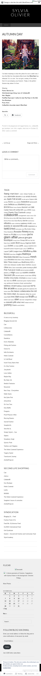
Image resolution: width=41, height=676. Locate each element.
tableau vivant (10, 286)
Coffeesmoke (8, 328)
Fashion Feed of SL (10, 520)
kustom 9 (12, 248)
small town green (22, 280)
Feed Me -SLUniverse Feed (12, 523)
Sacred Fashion (8, 422)
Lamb (29, 248)
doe (32, 218)
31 (18, 606)
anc (5, 199)
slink (14, 280)
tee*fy (33, 286)
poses (27, 270)
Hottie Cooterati (8, 355)
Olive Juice (12, 267)
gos (26, 237)
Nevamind (7, 387)
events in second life (13, 226)
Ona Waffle (7, 408)
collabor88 (35, 126)
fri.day (13, 234)
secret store (28, 275)
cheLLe (6, 476)
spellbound (10, 283)
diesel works (26, 218)
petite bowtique (28, 267)
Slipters (6, 435)
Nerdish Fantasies (9, 383)
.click (21, 194)
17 (18, 601)
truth (31, 296)
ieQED (13, 243)
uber (16, 299)
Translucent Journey (10, 456)
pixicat (23, 270)
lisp (31, 251)
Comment (31, 175)
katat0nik (31, 246)
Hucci (8, 243)
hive (5, 243)
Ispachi (6, 246)
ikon (18, 243)
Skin (5, 280)
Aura (15, 202)
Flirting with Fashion (10, 345)
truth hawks (11, 299)
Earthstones (31, 220)
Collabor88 (7, 331)
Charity (33, 210)
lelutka (26, 251)
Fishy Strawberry (8, 232)
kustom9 (6, 248)
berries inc (28, 126)
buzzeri (25, 207)
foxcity (31, 232)
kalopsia (26, 246)
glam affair (11, 237)
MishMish (11, 259)
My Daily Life (8, 380)
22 (10, 603)
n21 (31, 262)
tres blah (15, 297)
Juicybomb (7, 369)
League (16, 251)
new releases (11, 265)
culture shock (29, 215)
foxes (6, 234)
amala (28, 196)
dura (12, 220)
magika (19, 128)
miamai (5, 259)
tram (9, 297)
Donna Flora (7, 220)
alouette (18, 196)
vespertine (28, 299)
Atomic (10, 202)
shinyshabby (14, 278)
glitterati (21, 238)
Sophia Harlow (31, 280)
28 (5, 606)
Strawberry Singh (18, 283)
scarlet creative (28, 272)
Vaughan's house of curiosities (13, 500)
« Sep (5, 608)
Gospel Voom (16, 240)
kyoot (17, 248)
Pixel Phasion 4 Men (10, 415)
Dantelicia (7, 338)
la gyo (21, 248)
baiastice (25, 202)
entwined (17, 223)
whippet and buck (29, 302)
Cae (5, 324)
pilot (35, 267)
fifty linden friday (29, 229)
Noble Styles (8, 394)
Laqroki (6, 251)
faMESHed (9, 228)
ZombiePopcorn (8, 460)
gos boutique (6, 128)
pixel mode (16, 270)
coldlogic (28, 212)
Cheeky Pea (13, 212)
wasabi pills (11, 302)
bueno (19, 207)
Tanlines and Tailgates (10, 446)
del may (19, 218)
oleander (34, 264)
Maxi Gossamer (24, 257)
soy (5, 283)
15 (10, 601)
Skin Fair (9, 280)
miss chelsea (25, 259)
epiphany (24, 223)
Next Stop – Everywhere (11, 390)
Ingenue (28, 243)
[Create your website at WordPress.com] (20, 2)
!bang (6, 194)
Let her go (6, 143)
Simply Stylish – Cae (10, 432)
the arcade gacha (21, 289)
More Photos (7, 583)
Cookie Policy (7, 668)
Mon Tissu (8, 262)
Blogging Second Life (10, 321)
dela (14, 218)
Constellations (8, 335)
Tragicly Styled (8, 453)
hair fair (32, 240)
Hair (29, 240)
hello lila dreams (9, 352)
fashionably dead (19, 229)
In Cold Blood (8, 359)
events (34, 223)
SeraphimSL (7, 425)
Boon (12, 207)
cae (32, 207)
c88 (29, 207)
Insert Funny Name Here (11, 362)
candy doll (19, 210)
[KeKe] (22, 305)
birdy (16, 204)
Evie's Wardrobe (9, 342)
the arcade (9, 288)
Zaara (14, 305)
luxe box (13, 254)
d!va (7, 218)
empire (13, 223)
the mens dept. (10, 294)
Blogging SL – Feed (10, 516)
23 (14, 603)
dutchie (25, 220)
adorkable (11, 196)
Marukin (15, 257)
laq (33, 248)
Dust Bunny (18, 220)
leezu (21, 251)
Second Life (9, 275)
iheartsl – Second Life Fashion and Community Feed (20, 534)
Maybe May (7, 376)
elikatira (7, 223)
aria (35, 199)
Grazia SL (7, 349)
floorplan (18, 232)
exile (25, 226)
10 (18, 598)
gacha (30, 234)
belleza (11, 204)
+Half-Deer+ (14, 194)
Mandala (8, 257)
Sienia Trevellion (32, 278)
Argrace (31, 199)
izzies (10, 245)
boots (15, 207)
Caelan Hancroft (9, 210)
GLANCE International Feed (12, 527)
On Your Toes (8, 404)
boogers (28, 204)
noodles (19, 265)
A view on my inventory (11, 317)
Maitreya (26, 254)
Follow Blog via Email (16, 630)
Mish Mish (18, 259)
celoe (29, 210)
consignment (22, 215)
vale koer (22, 299)
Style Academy (8, 537)
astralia (6, 202)
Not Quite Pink (8, 397)
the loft (34, 291)
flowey (25, 231)
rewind (17, 272)
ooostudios (19, 267)
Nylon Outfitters (26, 265)
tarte (28, 286)
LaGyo (24, 248)
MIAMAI (6, 493)
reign (12, 272)
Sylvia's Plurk (8, 442)
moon (19, 262)
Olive (6, 267)
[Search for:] (37, 25)
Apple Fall (11, 199)
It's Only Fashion (9, 366)
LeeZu (6, 490)
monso (32, 259)
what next (26, 128)
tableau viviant (22, 286)
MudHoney (25, 262)
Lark (11, 251)
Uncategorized (12, 126)
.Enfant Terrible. (28, 194)
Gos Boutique (8, 483)
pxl (9, 272)
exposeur (31, 226)
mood (15, 262)
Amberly (34, 196)
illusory (22, 243)
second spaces (20, 275)
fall (36, 226)
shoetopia (22, 278)
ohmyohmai (7, 401)
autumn (18, 202)
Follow (7, 647)
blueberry (22, 204)
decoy (11, 218)
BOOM (7, 207)
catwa (25, 210)
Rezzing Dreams (9, 418)
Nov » (5, 613)
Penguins (7, 411)
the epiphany (31, 289)
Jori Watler (16, 246)
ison (12, 128)
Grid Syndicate (8, 530)
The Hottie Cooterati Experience (13, 449)
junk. (21, 246)
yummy (8, 305)
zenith (18, 305)
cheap (6, 212)
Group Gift (23, 240)
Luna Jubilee (8, 373)
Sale (21, 272)
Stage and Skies (33, 143)
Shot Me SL (7, 428)
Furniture (24, 234)
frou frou (19, 234)
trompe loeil (24, 297)
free (10, 234)
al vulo (23, 196)
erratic (29, 223)
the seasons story (23, 294)
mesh (33, 256)
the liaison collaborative (21, 291)
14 (5, 601)
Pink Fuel (7, 270)
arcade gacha (25, 199)
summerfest (28, 283)
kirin (15, 128)
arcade (18, 199)
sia (27, 278)
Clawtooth (22, 212)
